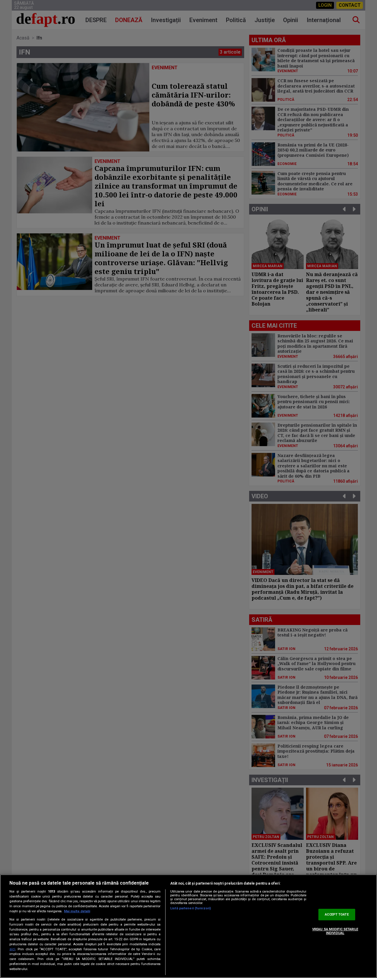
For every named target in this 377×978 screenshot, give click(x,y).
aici (12, 949)
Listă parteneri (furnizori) (190, 908)
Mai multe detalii (77, 911)
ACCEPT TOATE (336, 914)
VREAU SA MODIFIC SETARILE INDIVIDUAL (335, 931)
